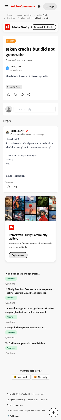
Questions (11, 18)
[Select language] (39, 6)
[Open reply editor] (30, 109)
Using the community (16, 399)
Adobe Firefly (42, 15)
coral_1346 (16, 66)
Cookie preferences (15, 405)
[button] (6, 7)
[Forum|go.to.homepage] (23, 6)
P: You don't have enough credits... (22, 273)
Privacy (44, 399)
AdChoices (14, 416)
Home (9, 15)
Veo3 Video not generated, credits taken (25, 343)
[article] (30, 159)
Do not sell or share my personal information (26, 410)
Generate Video (13, 87)
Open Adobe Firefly (44, 27)
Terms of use (33, 399)
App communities (24, 15)
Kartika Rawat (17, 130)
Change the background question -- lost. (25, 327)
